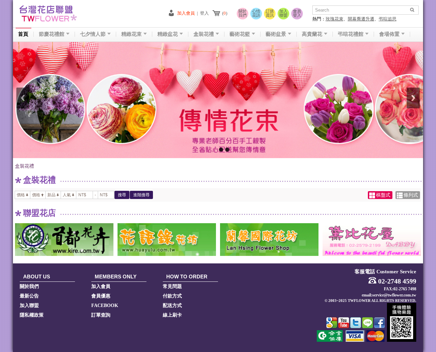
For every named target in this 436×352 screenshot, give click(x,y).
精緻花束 (131, 34)
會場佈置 (389, 34)
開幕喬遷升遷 (361, 18)
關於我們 (242, 13)
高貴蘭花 (312, 34)
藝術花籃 (240, 34)
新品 (51, 195)
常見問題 (172, 286)
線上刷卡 (172, 315)
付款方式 (172, 296)
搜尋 (122, 195)
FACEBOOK (104, 305)
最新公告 (29, 296)
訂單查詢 (100, 315)
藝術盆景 (276, 34)
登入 (204, 13)
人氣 (67, 195)
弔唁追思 (387, 18)
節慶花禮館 (51, 34)
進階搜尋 (141, 195)
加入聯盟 (283, 13)
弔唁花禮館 (350, 34)
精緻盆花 (167, 34)
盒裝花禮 (203, 34)
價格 (21, 195)
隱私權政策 (32, 315)
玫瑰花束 (334, 18)
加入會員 (186, 13)
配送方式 (172, 305)
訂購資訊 (270, 13)
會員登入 (297, 13)
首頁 (23, 34)
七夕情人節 (93, 34)
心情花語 (256, 13)
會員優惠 (100, 296)
